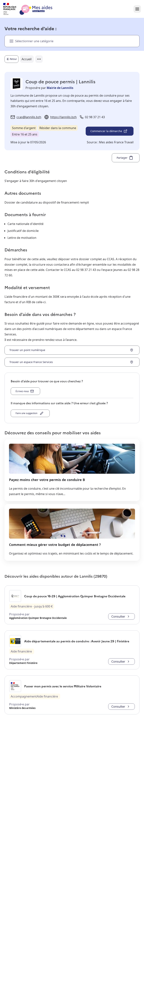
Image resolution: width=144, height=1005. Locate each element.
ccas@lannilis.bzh (28, 117)
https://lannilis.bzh (63, 117)
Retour (13, 59)
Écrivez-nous (22, 391)
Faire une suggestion (27, 413)
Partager (122, 157)
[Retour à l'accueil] (31, 9)
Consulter (118, 616)
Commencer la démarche (106, 131)
